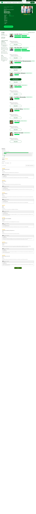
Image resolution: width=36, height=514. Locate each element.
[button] (32, 2)
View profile (15, 44)
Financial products (9, 2)
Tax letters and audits (5, 60)
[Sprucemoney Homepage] (32, 0)
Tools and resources (20, 2)
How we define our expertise (31, 32)
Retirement (4, 42)
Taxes (4, 2)
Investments (4, 43)
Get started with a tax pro (8, 26)
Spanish (4, 38)
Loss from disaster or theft (5, 50)
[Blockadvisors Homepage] (28, 0)
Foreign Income (5, 47)
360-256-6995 (6, 23)
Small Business (5, 51)
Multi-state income (5, 48)
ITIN (3, 56)
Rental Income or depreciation (5, 45)
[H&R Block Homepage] (24, 0)
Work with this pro (15, 67)
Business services (15, 2)
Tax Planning (4, 57)
